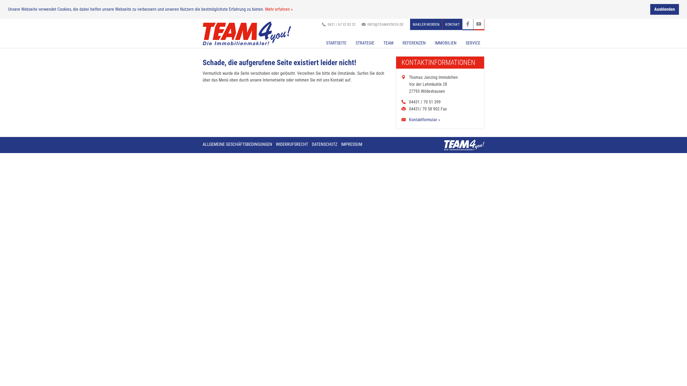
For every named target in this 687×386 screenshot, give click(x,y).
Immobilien (445, 43)
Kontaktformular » (424, 119)
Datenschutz (324, 144)
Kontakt (452, 24)
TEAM (388, 43)
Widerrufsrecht (292, 144)
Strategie (365, 43)
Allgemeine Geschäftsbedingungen (237, 144)
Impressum (351, 144)
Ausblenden (664, 9)
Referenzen (414, 43)
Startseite (336, 43)
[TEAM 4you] (247, 33)
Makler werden (426, 24)
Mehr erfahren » (279, 9)
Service (473, 43)
